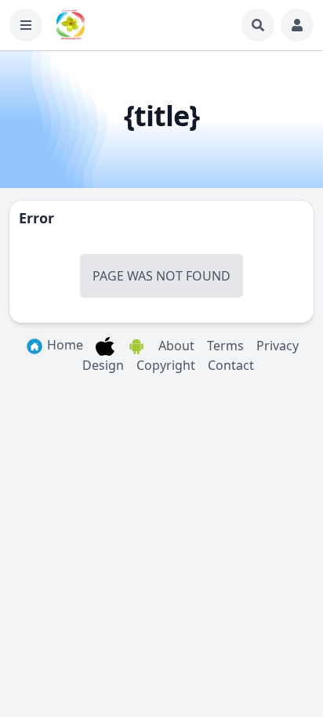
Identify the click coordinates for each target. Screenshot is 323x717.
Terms (225, 345)
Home (63, 344)
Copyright (165, 365)
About (176, 345)
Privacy (277, 345)
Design (103, 365)
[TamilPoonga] (70, 25)
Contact (231, 365)
